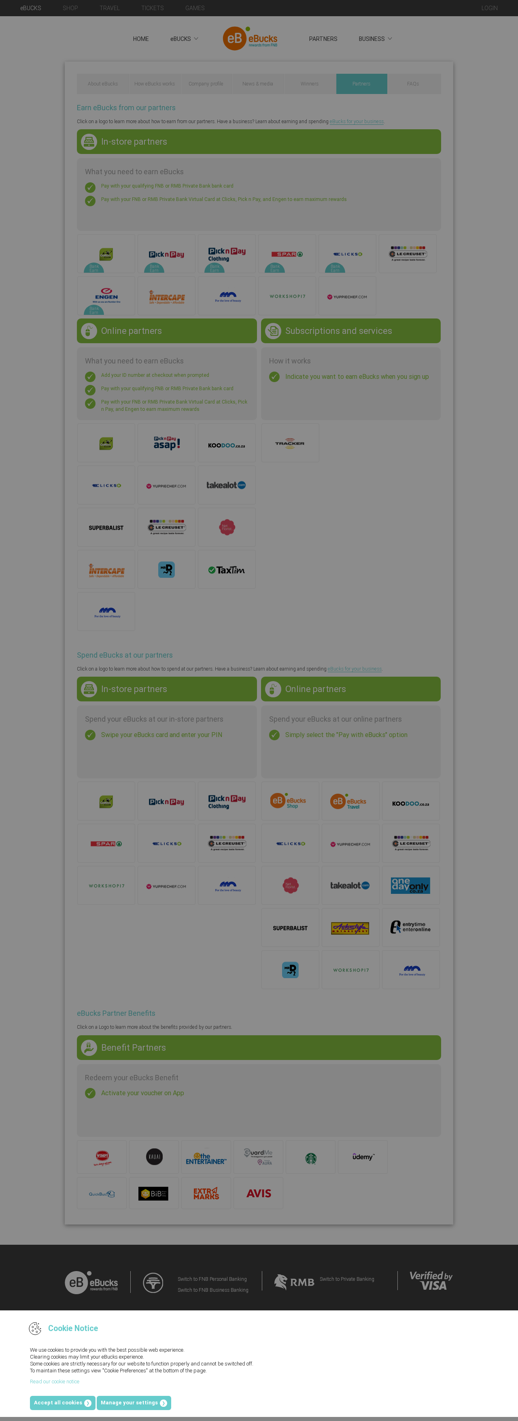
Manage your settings (129, 1402)
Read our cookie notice (54, 1381)
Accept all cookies (58, 1402)
